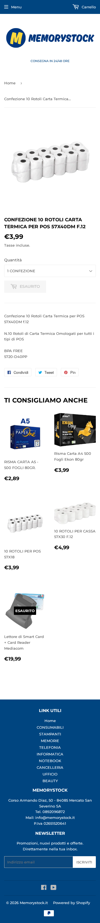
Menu (16, 7)
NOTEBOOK (50, 760)
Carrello (88, 7)
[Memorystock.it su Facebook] (44, 888)
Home (10, 83)
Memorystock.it (34, 902)
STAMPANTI (50, 734)
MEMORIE (50, 740)
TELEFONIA (50, 747)
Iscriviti (84, 862)
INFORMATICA (50, 754)
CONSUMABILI (50, 727)
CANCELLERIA (50, 767)
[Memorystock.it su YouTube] (53, 888)
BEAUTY (50, 781)
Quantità (13, 259)
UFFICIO (50, 774)
